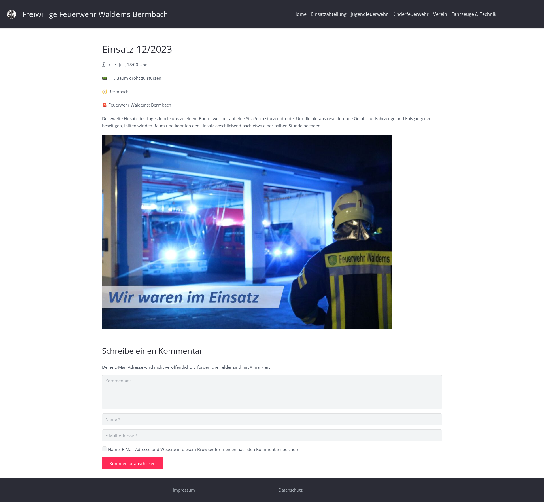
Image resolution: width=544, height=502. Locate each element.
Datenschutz (291, 490)
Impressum (184, 490)
